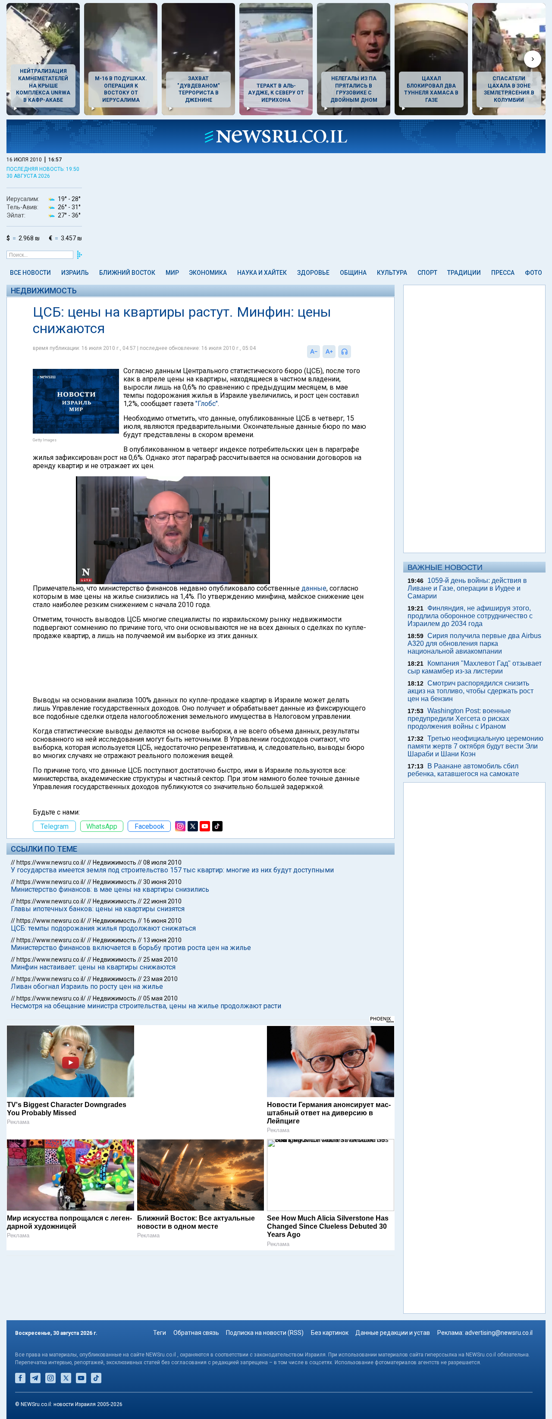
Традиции (464, 272)
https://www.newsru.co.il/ (51, 862)
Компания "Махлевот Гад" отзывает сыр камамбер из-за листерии (475, 667)
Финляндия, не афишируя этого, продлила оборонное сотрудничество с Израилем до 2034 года (470, 615)
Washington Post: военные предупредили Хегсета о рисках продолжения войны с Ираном (459, 718)
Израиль (75, 272)
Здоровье (313, 272)
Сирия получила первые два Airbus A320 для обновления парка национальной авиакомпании (474, 643)
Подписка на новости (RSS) (265, 1332)
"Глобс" (206, 404)
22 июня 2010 (162, 901)
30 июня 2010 (162, 881)
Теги (159, 1332)
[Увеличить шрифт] (329, 351)
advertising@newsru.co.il (499, 1332)
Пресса (502, 272)
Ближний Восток (127, 272)
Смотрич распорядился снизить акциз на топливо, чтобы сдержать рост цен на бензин (470, 691)
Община (353, 272)
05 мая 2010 (160, 998)
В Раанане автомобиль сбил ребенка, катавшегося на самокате (463, 769)
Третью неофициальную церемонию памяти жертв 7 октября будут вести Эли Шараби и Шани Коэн (475, 746)
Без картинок (329, 1332)
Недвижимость (44, 290)
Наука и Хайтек (262, 272)
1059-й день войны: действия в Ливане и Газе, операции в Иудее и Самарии (467, 588)
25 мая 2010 (160, 959)
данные (313, 588)
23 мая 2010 (160, 978)
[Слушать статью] (353, 351)
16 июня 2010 (162, 920)
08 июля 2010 (162, 862)
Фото (533, 272)
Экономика (208, 272)
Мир (172, 272)
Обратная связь (196, 1332)
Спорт (427, 272)
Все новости (30, 272)
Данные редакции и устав (392, 1332)
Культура (392, 272)
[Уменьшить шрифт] (313, 351)
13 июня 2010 (162, 940)
